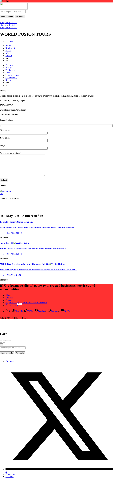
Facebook (10, 361)
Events (8, 50)
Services (9, 297)
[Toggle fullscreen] (7, 340)
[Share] (4, 340)
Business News (12, 305)
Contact (9, 300)
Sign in (3, 25)
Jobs (7, 53)
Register (12, 25)
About (8, 295)
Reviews (10, 48)
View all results (7, 17)
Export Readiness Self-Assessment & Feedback (26, 302)
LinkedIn (10, 476)
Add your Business (8, 22)
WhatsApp (10, 474)
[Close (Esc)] (1, 340)
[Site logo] (14, 9)
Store (9, 55)
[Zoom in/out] (9, 340)
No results (20, 17)
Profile (8, 46)
